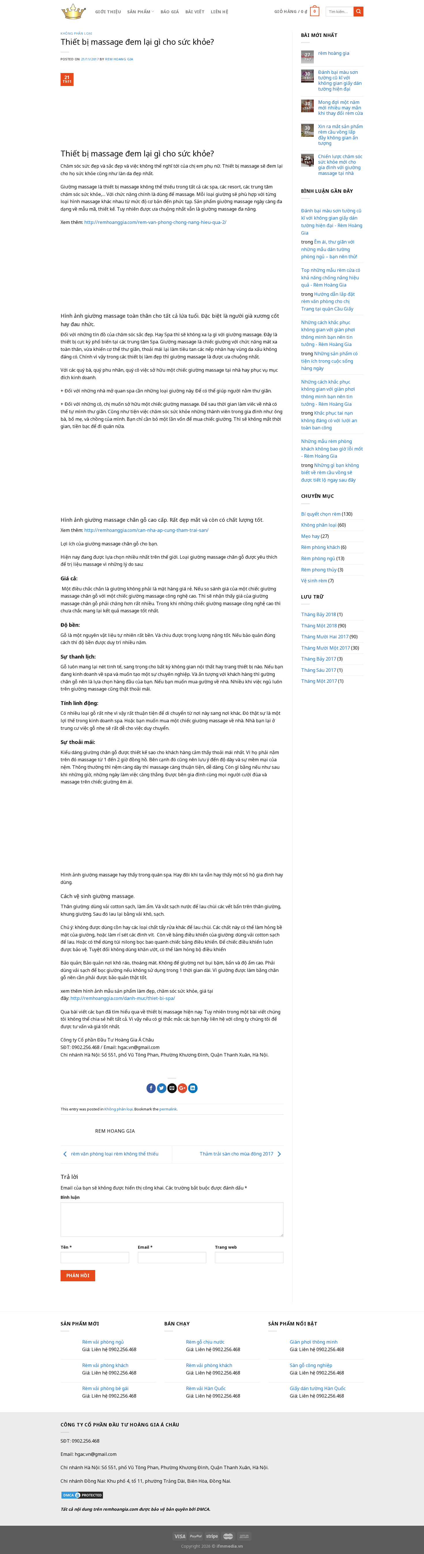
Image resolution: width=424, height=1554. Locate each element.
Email (145, 1247)
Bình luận (70, 1197)
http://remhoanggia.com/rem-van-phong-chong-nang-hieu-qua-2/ (155, 222)
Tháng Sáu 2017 (318, 670)
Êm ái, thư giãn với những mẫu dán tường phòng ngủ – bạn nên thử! (329, 249)
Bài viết (195, 11)
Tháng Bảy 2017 (318, 659)
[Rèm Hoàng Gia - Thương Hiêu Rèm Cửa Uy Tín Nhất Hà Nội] (74, 11)
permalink (168, 1109)
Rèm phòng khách (320, 547)
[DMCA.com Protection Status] (82, 1494)
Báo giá (170, 11)
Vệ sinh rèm (314, 580)
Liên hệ (219, 11)
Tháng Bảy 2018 (318, 614)
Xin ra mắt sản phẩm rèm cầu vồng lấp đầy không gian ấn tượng (340, 135)
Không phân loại (76, 33)
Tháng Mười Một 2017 (325, 648)
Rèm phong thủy (319, 569)
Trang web (226, 1247)
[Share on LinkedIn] (193, 1088)
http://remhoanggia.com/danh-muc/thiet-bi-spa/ (122, 998)
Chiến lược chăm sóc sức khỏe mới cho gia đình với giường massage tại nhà (340, 165)
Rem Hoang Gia (119, 59)
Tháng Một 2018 (319, 625)
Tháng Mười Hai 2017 (324, 636)
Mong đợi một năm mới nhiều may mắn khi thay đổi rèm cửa (340, 108)
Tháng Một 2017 (319, 681)
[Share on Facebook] (151, 1088)
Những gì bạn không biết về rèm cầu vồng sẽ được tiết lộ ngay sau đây (330, 472)
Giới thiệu (108, 11)
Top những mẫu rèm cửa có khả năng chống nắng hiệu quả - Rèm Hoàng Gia (330, 277)
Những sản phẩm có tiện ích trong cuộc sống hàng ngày (329, 360)
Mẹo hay (310, 536)
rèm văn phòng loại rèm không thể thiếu (114, 1154)
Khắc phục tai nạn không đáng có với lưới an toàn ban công (329, 420)
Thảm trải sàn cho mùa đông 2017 (237, 1154)
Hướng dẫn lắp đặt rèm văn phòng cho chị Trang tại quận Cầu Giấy (328, 301)
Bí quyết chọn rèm (321, 514)
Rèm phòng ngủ (318, 558)
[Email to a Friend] (172, 1088)
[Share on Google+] (182, 1088)
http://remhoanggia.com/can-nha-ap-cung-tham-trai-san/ (146, 530)
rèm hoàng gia (333, 53)
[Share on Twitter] (161, 1088)
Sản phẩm (138, 11)
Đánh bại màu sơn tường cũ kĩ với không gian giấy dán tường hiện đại (340, 81)
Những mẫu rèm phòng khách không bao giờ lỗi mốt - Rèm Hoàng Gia (332, 448)
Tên (66, 1247)
